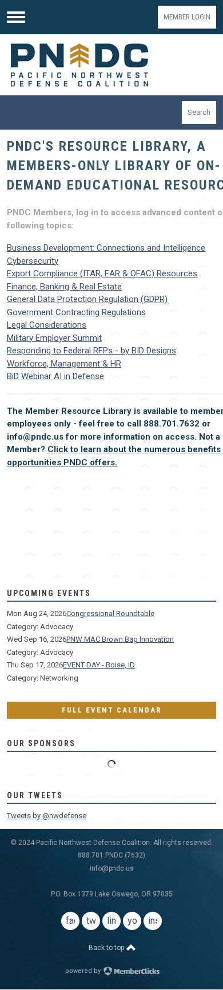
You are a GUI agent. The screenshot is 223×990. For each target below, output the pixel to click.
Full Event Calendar (111, 710)
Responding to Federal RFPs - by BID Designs (91, 350)
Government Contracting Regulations (76, 312)
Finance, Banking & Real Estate (64, 286)
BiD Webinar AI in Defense (55, 376)
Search (199, 112)
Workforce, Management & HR (64, 364)
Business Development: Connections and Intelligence (106, 248)
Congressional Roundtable (110, 613)
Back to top (107, 948)
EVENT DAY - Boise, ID (99, 665)
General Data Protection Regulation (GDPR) (87, 299)
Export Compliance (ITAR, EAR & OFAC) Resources (102, 273)
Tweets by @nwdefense (46, 815)
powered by (83, 971)
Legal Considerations (46, 325)
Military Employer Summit (54, 338)
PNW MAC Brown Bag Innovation (120, 639)
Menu (16, 17)
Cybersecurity (32, 261)
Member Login (187, 17)
